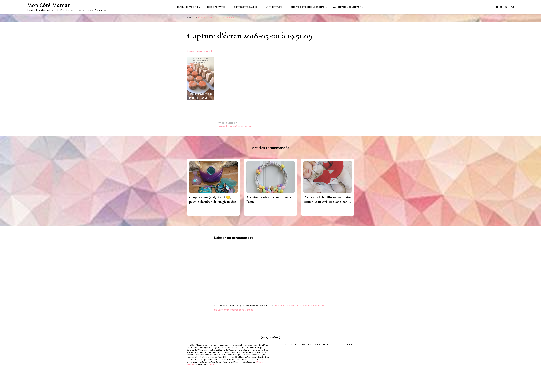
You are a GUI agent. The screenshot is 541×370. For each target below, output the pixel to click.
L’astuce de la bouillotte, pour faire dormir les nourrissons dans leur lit (327, 199)
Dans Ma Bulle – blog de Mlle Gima (302, 345)
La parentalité (274, 7)
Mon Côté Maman (49, 5)
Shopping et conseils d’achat (307, 7)
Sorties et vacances (245, 7)
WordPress (211, 364)
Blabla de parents (187, 7)
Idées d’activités (216, 7)
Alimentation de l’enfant (347, 7)
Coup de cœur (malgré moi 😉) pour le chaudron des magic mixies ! (213, 199)
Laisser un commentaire (200, 51)
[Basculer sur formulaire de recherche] (512, 7)
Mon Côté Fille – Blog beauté (338, 345)
